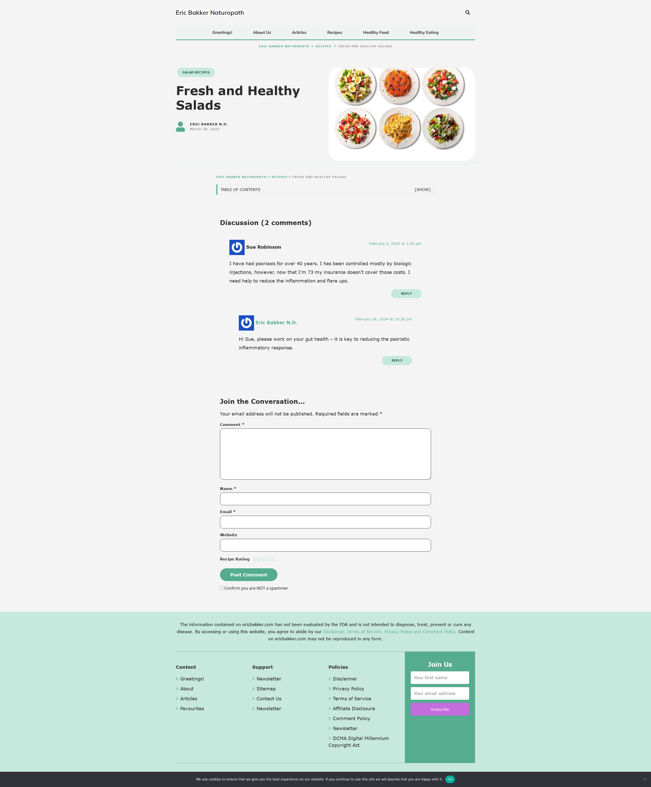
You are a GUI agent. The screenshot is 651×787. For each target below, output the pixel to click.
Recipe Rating (234, 559)
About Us (262, 32)
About (187, 688)
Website (228, 534)
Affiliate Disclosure (354, 708)
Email (228, 511)
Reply (406, 293)
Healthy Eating (424, 32)
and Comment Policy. (435, 631)
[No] (644, 779)
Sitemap (266, 688)
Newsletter (269, 678)
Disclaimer (345, 678)
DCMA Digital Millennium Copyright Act (359, 741)
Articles (299, 32)
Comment (232, 424)
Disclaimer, (334, 631)
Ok (450, 779)
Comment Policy (351, 718)
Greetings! (222, 32)
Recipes (334, 32)
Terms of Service (352, 698)
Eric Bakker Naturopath (284, 46)
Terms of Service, (365, 631)
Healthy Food (376, 32)
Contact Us (269, 698)
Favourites (192, 708)
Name (228, 488)
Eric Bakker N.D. (277, 322)
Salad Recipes (196, 72)
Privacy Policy (398, 631)
